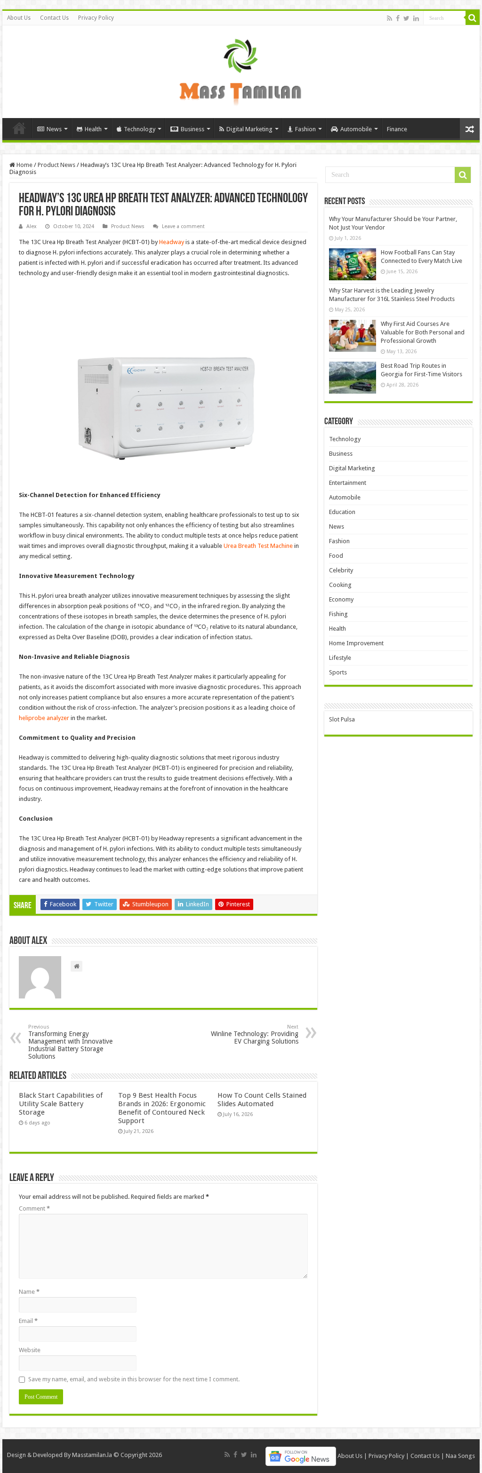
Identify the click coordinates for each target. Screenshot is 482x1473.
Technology (139, 129)
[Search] (473, 18)
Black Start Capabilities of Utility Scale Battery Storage (61, 1104)
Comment (34, 1208)
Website (29, 1350)
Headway (171, 242)
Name (29, 1291)
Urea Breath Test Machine (258, 545)
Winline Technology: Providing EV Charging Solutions (254, 1034)
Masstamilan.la (92, 1454)
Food (336, 555)
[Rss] (389, 18)
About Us (19, 18)
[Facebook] (398, 18)
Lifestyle (340, 657)
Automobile (356, 129)
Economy (341, 599)
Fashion (305, 129)
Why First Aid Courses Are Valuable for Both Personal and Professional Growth (423, 332)
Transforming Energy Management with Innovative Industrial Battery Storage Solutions (70, 1042)
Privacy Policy (96, 18)
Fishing (338, 614)
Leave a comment (183, 226)
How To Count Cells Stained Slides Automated (261, 1099)
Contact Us (54, 18)
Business (192, 129)
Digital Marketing (249, 129)
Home (19, 128)
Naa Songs (460, 1455)
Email (28, 1320)
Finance (397, 129)
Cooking (340, 584)
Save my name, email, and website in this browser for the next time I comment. (134, 1379)
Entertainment (347, 482)
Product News (56, 164)
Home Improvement (356, 643)
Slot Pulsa (342, 719)
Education (342, 511)
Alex (31, 226)
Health (93, 129)
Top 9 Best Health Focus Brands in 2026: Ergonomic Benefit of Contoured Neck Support (162, 1108)
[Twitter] (406, 18)
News (54, 129)
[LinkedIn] (416, 18)
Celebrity (341, 570)
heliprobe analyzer (44, 717)
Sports (338, 672)
